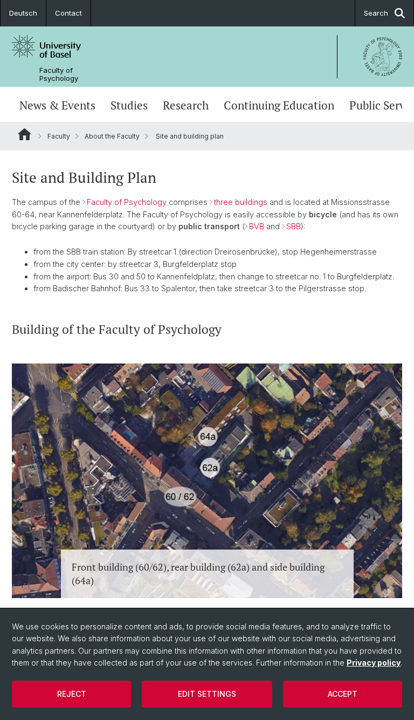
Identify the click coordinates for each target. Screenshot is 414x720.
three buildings (240, 202)
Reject (71, 693)
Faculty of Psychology (58, 74)
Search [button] (376, 13)
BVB (257, 226)
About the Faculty (112, 136)
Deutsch (23, 13)
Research (186, 105)
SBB (293, 226)
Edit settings (207, 693)
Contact (68, 13)
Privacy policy (374, 662)
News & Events (57, 105)
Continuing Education (279, 105)
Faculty (58, 136)
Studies (129, 105)
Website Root (24, 134)
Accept (342, 693)
